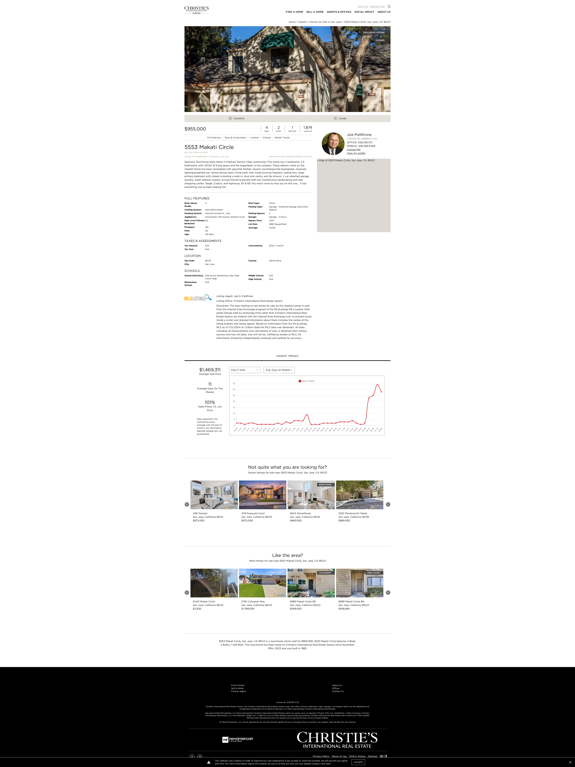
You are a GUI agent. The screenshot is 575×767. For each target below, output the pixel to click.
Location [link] (255, 137)
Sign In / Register (371, 6)
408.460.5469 (366, 146)
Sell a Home (237, 688)
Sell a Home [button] (315, 11)
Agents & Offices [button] (339, 11)
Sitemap (372, 756)
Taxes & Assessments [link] (235, 137)
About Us (337, 685)
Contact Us (338, 691)
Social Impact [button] (364, 11)
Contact (353, 149)
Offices (335, 688)
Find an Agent (238, 691)
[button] (354, 195)
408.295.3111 (365, 142)
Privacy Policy (321, 756)
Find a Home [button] (294, 11)
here (328, 764)
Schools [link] (267, 137)
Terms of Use (339, 756)
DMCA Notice (357, 756)
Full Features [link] (214, 137)
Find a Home (237, 685)
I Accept (358, 762)
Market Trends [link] (282, 137)
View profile (356, 153)
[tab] (287, 356)
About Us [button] (384, 11)
